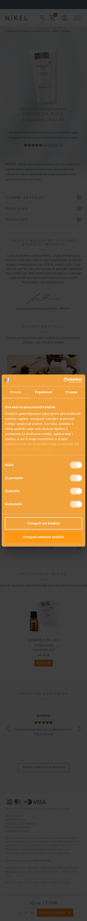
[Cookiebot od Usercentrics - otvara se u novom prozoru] (63, 380)
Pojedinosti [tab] (43, 392)
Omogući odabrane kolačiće (43, 537)
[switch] (76, 478)
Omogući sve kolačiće (43, 523)
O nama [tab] (71, 392)
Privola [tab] (15, 392)
